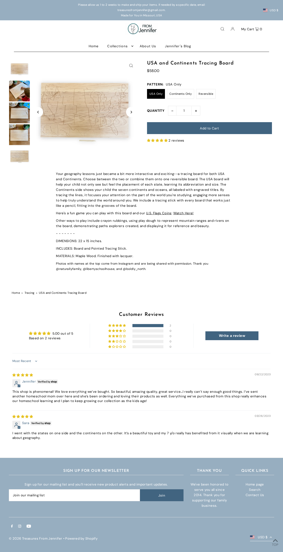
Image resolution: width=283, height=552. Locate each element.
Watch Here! (183, 213)
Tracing (29, 293)
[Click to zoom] (131, 66)
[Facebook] (12, 526)
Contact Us (255, 495)
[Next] (131, 112)
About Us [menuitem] (148, 46)
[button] (157, 140)
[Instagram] (19, 526)
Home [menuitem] (94, 46)
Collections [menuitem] (117, 46)
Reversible (206, 94)
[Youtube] (29, 526)
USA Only (156, 94)
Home (16, 293)
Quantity (155, 110)
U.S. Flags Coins (159, 213)
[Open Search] (222, 28)
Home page (255, 484)
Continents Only (180, 94)
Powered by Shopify (81, 538)
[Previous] (38, 112)
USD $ (274, 10)
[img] (22, 375)
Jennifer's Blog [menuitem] (178, 46)
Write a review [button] (232, 335)
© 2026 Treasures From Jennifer (35, 538)
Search (254, 490)
